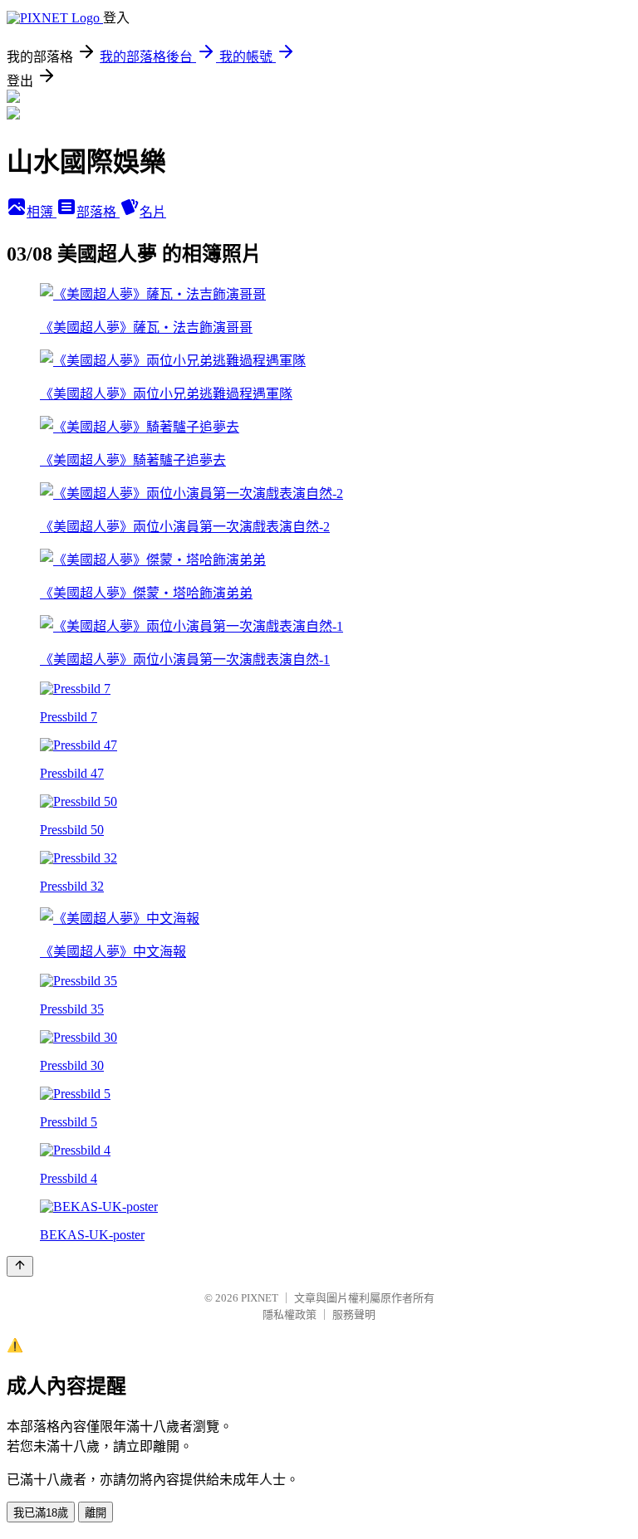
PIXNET (259, 1298)
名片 (153, 212)
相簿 (41, 212)
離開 (95, 1513)
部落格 (98, 212)
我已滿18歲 (40, 1513)
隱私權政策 (290, 1314)
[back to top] (20, 1266)
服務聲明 (353, 1314)
